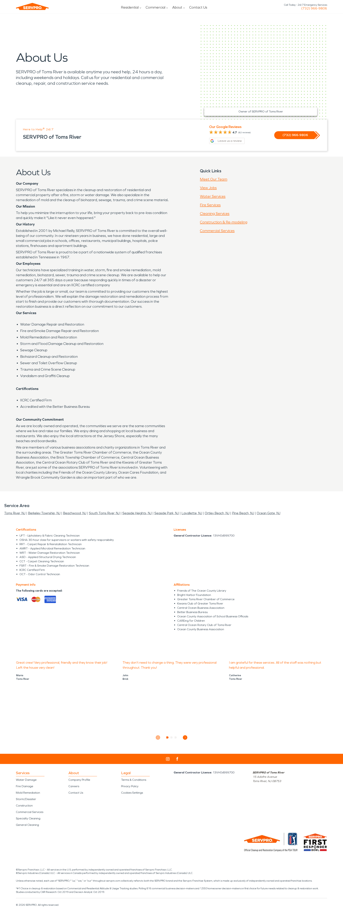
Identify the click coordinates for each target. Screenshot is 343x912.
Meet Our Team (213, 179)
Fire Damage (24, 786)
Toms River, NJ (14, 513)
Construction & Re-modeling (223, 222)
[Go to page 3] (176, 737)
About (177, 7)
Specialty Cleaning (28, 818)
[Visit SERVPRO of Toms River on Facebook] (177, 759)
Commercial (155, 7)
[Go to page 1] (167, 737)
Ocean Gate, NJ (268, 513)
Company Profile (79, 779)
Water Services (212, 196)
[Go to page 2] (172, 737)
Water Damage (26, 779)
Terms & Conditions (133, 779)
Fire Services (210, 205)
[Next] (185, 737)
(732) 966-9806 (314, 8)
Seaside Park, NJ (166, 513)
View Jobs (208, 187)
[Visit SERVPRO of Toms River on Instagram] (168, 759)
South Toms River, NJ (104, 513)
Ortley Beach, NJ (217, 513)
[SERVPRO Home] (32, 6)
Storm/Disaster (26, 799)
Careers (73, 786)
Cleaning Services (214, 213)
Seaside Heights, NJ (137, 513)
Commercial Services (217, 230)
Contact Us (198, 7)
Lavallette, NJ (192, 513)
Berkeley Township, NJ (44, 513)
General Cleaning (27, 825)
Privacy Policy (129, 786)
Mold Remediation (28, 792)
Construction (24, 805)
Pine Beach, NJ (243, 513)
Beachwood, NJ (74, 513)
